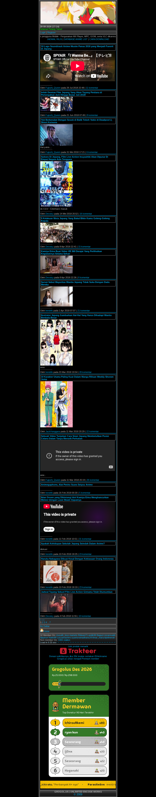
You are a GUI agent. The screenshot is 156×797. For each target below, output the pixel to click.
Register (51, 32)
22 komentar (92, 431)
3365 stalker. (64, 640)
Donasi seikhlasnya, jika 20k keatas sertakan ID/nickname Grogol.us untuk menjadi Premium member (78, 657)
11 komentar (92, 88)
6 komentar (92, 152)
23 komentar (85, 554)
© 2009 (78, 794)
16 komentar (86, 213)
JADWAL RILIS (54, 39)
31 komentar (85, 539)
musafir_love (62, 635)
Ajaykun (44, 637)
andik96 (92, 635)
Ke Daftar (45, 626)
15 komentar (84, 246)
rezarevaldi (109, 635)
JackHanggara (53, 431)
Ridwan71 (83, 635)
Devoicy (50, 213)
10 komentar (85, 616)
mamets (73, 635)
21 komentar (83, 310)
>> (43, 620)
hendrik (49, 310)
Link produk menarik (78, 646)
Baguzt (100, 635)
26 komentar (93, 480)
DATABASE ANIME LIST (76, 39)
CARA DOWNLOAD (99, 39)
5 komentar (84, 493)
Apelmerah (109, 637)
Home (46, 631)
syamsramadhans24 (82, 637)
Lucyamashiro (64, 637)
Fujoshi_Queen (53, 88)
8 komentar (92, 115)
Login (43, 32)
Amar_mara (98, 637)
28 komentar (85, 372)
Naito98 (52, 637)
